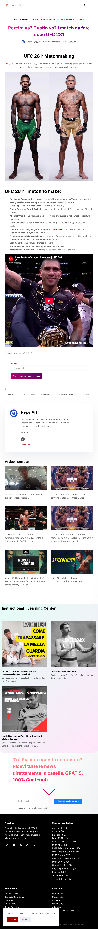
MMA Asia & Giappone (63, 848)
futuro (69, 63)
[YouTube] (27, 845)
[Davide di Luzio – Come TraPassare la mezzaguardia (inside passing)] (24, 644)
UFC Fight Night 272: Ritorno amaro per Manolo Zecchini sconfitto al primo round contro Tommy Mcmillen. (25, 581)
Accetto (13, 920)
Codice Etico (58, 897)
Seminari (56, 872)
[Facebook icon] (23, 439)
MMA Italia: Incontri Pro (63, 858)
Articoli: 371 (25, 445)
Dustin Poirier (28, 394)
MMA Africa (58, 845)
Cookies (9, 900)
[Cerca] (85, 5)
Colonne (56, 831)
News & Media (59, 865)
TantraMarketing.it (77, 924)
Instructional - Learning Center (29, 608)
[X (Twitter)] (14, 845)
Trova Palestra (12, 907)
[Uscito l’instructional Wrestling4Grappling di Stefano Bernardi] (24, 709)
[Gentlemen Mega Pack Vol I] (73, 644)
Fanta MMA (57, 838)
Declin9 (25, 920)
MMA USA (68, 42)
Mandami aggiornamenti (68, 801)
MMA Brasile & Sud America (65, 851)
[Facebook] (7, 845)
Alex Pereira (12, 394)
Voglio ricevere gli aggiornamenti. (26, 376)
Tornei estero (58, 875)
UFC (74, 42)
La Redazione (58, 893)
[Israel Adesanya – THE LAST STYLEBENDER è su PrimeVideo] (72, 562)
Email (14, 363)
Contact (56, 900)
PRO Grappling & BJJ (62, 868)
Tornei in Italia (59, 878)
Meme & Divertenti (61, 841)
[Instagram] (20, 845)
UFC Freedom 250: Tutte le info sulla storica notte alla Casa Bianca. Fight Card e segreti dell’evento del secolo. (72, 537)
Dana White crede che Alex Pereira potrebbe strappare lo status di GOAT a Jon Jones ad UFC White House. (24, 537)
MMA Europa (58, 855)
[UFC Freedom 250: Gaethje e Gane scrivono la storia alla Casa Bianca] (72, 478)
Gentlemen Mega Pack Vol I (63, 671)
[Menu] (91, 5)
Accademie (57, 828)
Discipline (57, 835)
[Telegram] (34, 845)
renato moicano (66, 394)
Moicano (57, 229)
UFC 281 (10, 63)
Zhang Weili (83, 394)
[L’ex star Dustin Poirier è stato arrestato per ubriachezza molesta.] (26, 478)
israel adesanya (47, 394)
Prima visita (10, 903)
